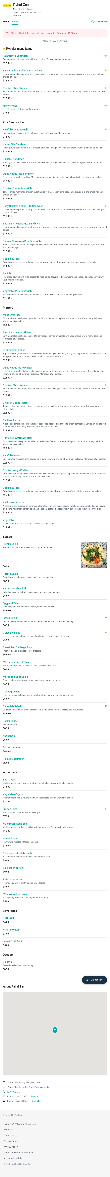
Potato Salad (10, 573)
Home (6, 1124)
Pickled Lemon (11, 747)
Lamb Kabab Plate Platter (17, 367)
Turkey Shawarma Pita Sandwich (22, 241)
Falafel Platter (11, 455)
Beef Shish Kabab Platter (17, 332)
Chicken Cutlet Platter (16, 402)
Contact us (8, 1135)
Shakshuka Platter (13, 502)
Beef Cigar (9, 779)
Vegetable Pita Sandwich (17, 290)
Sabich (7, 273)
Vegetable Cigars (13, 794)
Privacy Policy (10, 1147)
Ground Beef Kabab (14, 350)
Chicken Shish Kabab (15, 88)
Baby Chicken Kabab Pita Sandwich (23, 70)
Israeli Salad (10, 617)
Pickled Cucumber (13, 758)
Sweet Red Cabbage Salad (18, 647)
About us (7, 1129)
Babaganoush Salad (14, 588)
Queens (20, 1124)
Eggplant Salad (11, 603)
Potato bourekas (12, 879)
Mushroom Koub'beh (15, 823)
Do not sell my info (12, 1158)
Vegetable (9, 520)
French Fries (10, 105)
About (15, 21)
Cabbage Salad (11, 691)
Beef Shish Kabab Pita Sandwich (21, 223)
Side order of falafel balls (17, 853)
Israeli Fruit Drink (12, 941)
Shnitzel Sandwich (13, 158)
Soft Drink (8, 918)
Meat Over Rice (12, 314)
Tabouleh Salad (12, 706)
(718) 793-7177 (19, 15)
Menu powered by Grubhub (55, 41)
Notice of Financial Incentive (18, 1152)
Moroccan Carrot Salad (16, 662)
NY (12, 1124)
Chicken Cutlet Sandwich (17, 188)
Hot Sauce (9, 735)
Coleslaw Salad (11, 632)
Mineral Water (11, 929)
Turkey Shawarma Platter (17, 437)
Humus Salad (10, 543)
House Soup (10, 838)
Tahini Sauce (10, 720)
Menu (6, 21)
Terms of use (10, 1141)
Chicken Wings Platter (15, 470)
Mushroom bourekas (15, 894)
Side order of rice (13, 867)
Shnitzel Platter (12, 420)
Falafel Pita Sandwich (15, 55)
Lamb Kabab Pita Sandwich (18, 173)
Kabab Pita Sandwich (15, 144)
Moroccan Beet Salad (15, 676)
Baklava (7, 961)
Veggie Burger (11, 258)
